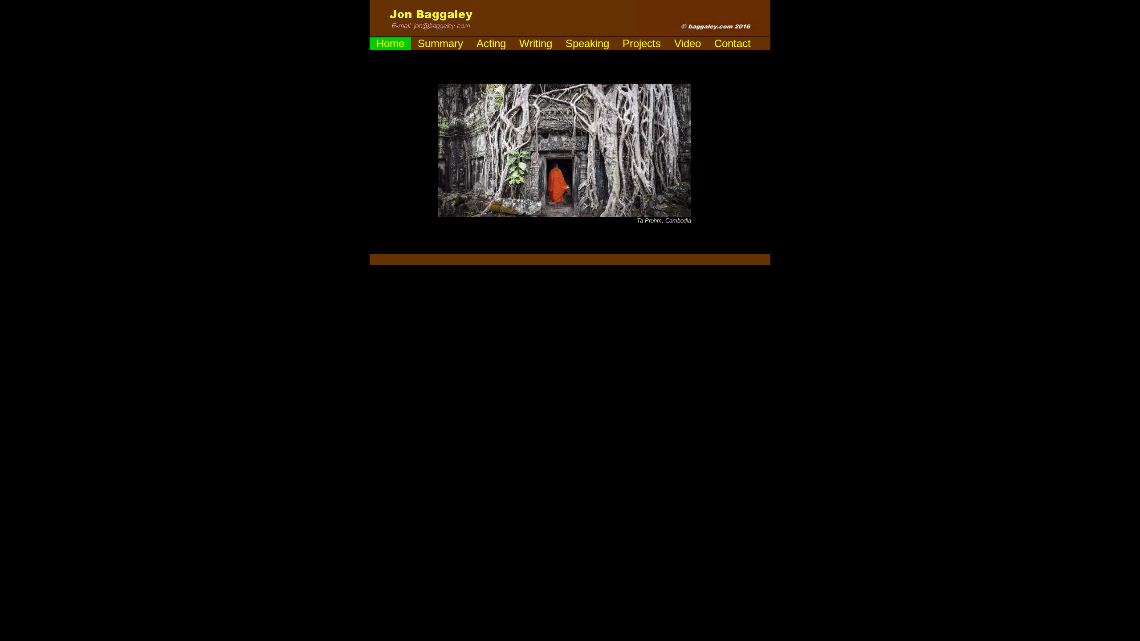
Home (390, 43)
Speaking (587, 43)
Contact (732, 43)
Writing (535, 43)
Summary (440, 43)
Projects (642, 43)
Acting (491, 43)
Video (687, 43)
